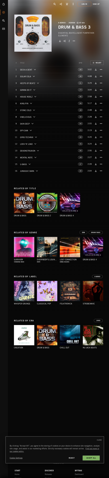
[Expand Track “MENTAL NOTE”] (35, 157)
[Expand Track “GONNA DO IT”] (34, 89)
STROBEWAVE (89, 304)
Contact (4, 29)
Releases (48, 474)
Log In (84, 4)
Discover (4, 12)
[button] (33, 33)
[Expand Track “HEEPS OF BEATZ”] (38, 83)
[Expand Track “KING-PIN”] (31, 103)
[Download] (60, 41)
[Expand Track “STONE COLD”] (34, 110)
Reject (72, 458)
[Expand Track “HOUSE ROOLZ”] (35, 96)
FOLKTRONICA (66, 304)
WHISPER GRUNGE (22, 304)
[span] (26, 70)
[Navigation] (73, 4)
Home (4, 4)
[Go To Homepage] (22, 4)
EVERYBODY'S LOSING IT (47, 260)
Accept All (91, 458)
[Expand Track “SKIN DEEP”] (32, 123)
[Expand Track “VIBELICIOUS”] (34, 116)
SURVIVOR (18, 260)
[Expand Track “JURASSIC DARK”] (36, 171)
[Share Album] (65, 41)
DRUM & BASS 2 (44, 216)
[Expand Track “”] (27, 63)
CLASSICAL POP (44, 304)
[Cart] (67, 4)
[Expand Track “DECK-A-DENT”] (34, 69)
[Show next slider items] (106, 248)
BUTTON (74, 41)
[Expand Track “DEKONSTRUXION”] (38, 150)
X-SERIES (62, 23)
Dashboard (79, 474)
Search (4, 20)
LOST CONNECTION (68, 260)
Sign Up (96, 4)
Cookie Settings (16, 458)
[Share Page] (61, 4)
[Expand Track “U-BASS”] (29, 164)
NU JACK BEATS (90, 348)
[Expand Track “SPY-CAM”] (30, 130)
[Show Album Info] (69, 41)
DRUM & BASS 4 (67, 216)
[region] (54, 449)
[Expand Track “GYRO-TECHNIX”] (36, 137)
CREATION (18, 348)
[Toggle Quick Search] (55, 4)
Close (99, 440)
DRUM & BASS (20, 216)
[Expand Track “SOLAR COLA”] (33, 76)
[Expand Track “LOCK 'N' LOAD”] (35, 143)
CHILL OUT (64, 348)
